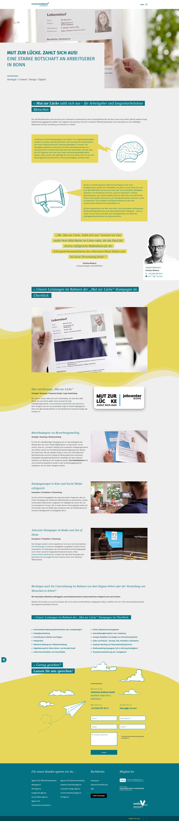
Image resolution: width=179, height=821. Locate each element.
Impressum (95, 781)
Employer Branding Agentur (71, 785)
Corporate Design (55, 393)
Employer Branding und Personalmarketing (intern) (112, 644)
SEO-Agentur (36, 789)
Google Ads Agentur (39, 793)
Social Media (60, 652)
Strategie (35, 393)
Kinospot (47, 505)
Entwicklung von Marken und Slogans (48, 637)
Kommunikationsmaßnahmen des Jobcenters (66, 404)
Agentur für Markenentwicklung (72, 781)
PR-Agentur (65, 797)
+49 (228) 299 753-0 (155, 274)
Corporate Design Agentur (70, 789)
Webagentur (36, 785)
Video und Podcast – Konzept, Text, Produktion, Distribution (116, 641)
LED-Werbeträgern (39, 547)
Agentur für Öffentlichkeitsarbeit (44, 781)
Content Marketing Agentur (71, 793)
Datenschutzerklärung (134, 736)
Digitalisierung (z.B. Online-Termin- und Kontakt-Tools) (54, 648)
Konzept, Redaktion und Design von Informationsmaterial (115, 637)
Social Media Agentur (40, 797)
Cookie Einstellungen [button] (99, 796)
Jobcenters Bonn (59, 119)
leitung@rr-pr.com (128, 708)
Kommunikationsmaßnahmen (43, 554)
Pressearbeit (38, 641)
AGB (92, 789)
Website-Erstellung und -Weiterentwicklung (50, 644)
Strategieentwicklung (42, 633)
